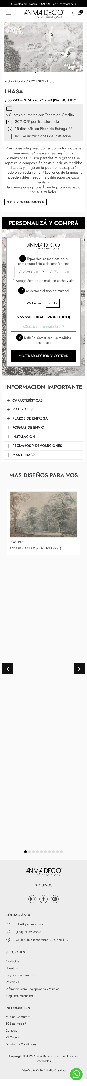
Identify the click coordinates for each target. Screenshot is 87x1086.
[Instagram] (32, 899)
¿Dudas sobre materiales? (43, 326)
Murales (20, 81)
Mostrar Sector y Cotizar (43, 355)
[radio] (34, 303)
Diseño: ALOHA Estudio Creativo (44, 1070)
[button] (8, 14)
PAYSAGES (36, 81)
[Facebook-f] (43, 899)
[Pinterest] (55, 899)
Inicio (8, 81)
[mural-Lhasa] (43, 46)
